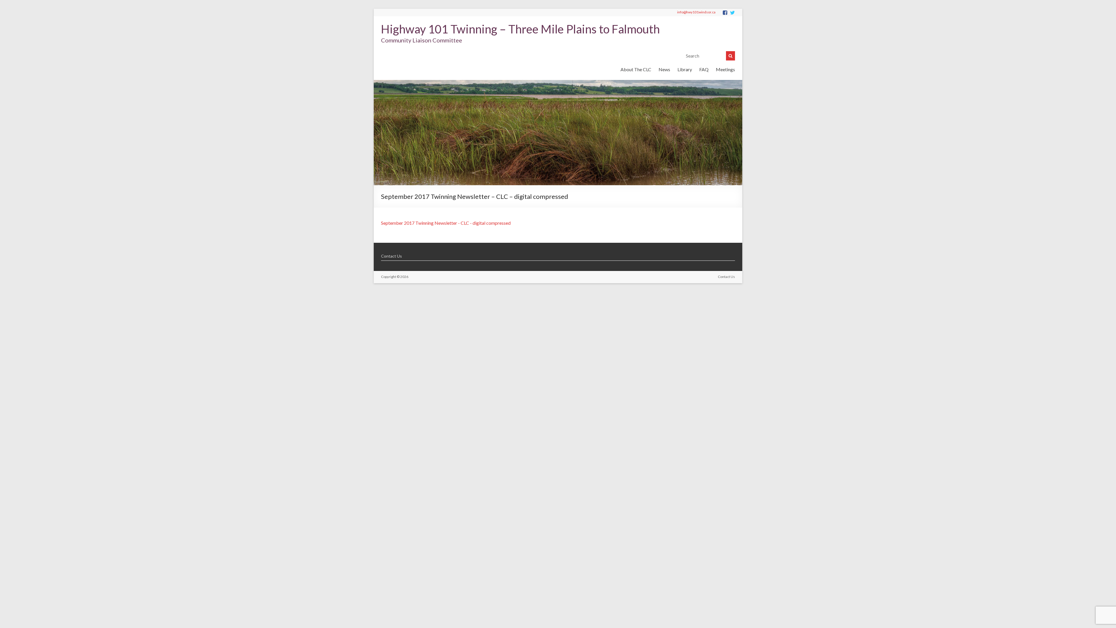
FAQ (704, 69)
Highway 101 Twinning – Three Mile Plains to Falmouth (520, 29)
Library (684, 69)
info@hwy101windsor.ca (696, 12)
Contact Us (391, 256)
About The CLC (635, 69)
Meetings (725, 69)
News (664, 69)
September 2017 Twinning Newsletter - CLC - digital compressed (446, 223)
